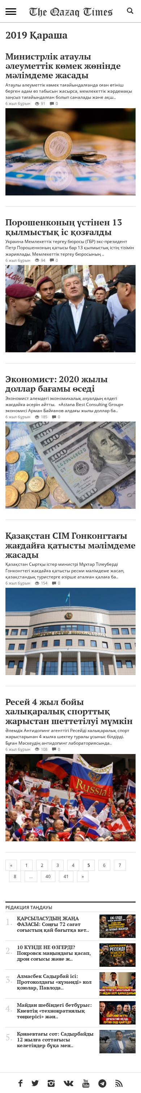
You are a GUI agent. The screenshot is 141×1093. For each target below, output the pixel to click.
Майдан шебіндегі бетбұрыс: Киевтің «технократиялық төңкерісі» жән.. (54, 1010)
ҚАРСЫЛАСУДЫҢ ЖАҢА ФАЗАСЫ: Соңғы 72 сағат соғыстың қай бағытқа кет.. (53, 924)
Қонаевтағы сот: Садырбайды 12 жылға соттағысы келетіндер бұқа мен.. (55, 1039)
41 (66, 876)
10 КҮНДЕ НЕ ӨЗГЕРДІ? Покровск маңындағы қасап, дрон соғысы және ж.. (54, 953)
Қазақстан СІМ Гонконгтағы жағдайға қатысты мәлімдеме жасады (70, 545)
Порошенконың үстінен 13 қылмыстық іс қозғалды (63, 226)
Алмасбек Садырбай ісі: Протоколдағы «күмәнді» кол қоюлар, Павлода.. (54, 982)
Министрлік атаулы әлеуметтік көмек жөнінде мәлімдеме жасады (63, 65)
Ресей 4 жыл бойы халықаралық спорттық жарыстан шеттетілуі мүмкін (69, 711)
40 (48, 876)
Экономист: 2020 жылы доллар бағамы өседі (56, 383)
